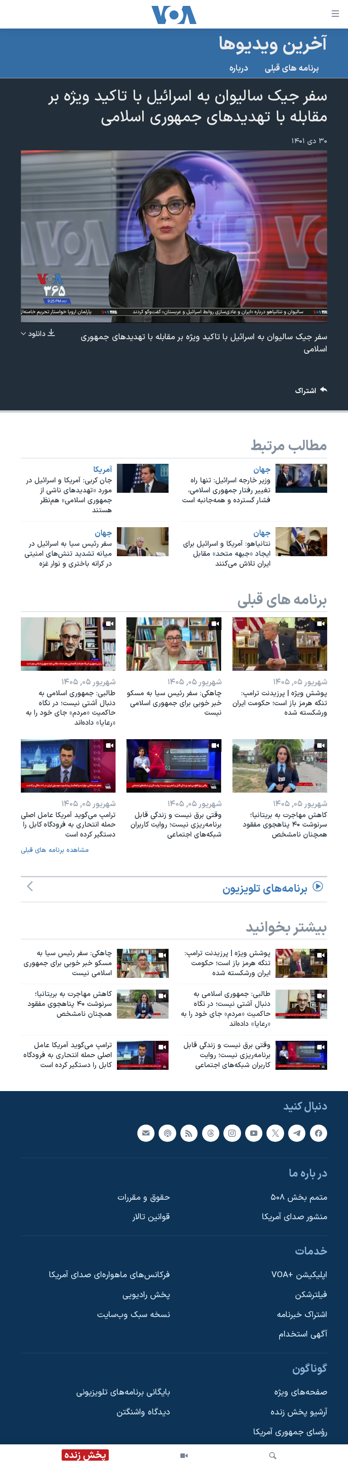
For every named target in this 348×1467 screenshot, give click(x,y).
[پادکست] (167, 1133)
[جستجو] (272, 1455)
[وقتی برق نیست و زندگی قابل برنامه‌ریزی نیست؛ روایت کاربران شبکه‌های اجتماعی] (173, 766)
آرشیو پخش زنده (299, 1412)
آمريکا (102, 470)
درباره (238, 69)
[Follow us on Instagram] (232, 1133)
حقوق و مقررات (143, 1198)
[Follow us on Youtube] (253, 1133)
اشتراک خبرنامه (302, 1315)
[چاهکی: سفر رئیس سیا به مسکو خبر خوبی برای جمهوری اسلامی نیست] (173, 644)
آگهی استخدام (303, 1335)
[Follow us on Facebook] (318, 1133)
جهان (262, 470)
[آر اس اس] (189, 1133)
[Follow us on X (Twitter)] (275, 1133)
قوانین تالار (151, 1218)
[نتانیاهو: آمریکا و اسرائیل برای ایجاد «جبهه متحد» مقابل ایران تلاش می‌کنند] (301, 541)
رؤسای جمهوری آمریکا (290, 1432)
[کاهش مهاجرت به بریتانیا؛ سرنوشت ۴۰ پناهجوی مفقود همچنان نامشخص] (279, 766)
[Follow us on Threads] (210, 1133)
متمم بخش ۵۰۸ (299, 1198)
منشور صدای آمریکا (294, 1218)
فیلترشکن (311, 1295)
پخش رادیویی (146, 1295)
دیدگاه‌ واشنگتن (143, 1412)
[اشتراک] (146, 1133)
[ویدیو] (184, 1455)
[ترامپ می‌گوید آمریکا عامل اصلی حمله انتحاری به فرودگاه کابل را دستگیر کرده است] (68, 766)
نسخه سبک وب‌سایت (133, 1315)
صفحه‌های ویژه (300, 1393)
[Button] (311, 393)
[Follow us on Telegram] (296, 1133)
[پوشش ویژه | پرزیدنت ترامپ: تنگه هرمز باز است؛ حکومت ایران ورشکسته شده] (279, 644)
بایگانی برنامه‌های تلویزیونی (123, 1393)
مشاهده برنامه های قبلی (55, 850)
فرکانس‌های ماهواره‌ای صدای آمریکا (109, 1276)
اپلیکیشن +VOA (299, 1276)
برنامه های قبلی (292, 69)
